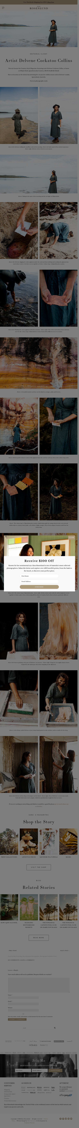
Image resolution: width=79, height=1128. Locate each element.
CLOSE (71, 537)
